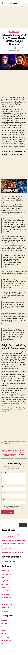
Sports (3, 633)
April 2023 (4, 584)
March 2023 (5, 587)
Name (3, 486)
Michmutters (14, 3)
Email (3, 493)
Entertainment (14, 31)
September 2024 (6, 574)
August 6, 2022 (20, 48)
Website (3, 499)
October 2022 (5, 601)
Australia (4, 620)
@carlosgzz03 (5, 245)
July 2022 (4, 611)
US (2, 643)
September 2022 (6, 604)
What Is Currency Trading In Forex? (12, 552)
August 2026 (5, 570)
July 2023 (4, 581)
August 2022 (5, 607)
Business (4, 623)
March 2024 (5, 577)
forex (3, 630)
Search (3, 522)
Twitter (19, 196)
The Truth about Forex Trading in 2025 (13, 540)
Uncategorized (6, 640)
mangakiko (10, 48)
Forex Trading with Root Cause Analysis (13, 543)
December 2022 (6, 594)
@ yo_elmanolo (6, 271)
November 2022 (6, 597)
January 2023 (5, 591)
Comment (4, 472)
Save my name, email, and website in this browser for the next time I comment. (12, 507)
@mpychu (4, 292)
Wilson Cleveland (6, 315)
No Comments (15, 50)
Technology (5, 637)
